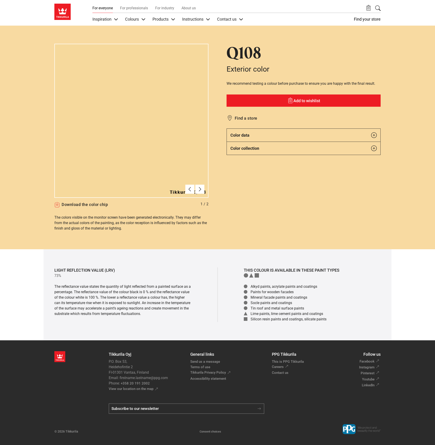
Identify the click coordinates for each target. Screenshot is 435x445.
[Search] (378, 8)
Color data (239, 135)
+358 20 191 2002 (135, 383)
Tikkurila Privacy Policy (208, 372)
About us (188, 8)
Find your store (367, 19)
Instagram (367, 367)
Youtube (368, 379)
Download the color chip (85, 204)
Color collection (244, 148)
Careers (278, 367)
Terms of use (200, 367)
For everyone (102, 8)
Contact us (280, 373)
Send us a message (205, 362)
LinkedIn (368, 385)
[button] (368, 8)
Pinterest (368, 373)
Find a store (246, 118)
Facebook (367, 361)
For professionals (134, 8)
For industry (164, 8)
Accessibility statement (208, 379)
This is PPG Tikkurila (288, 362)
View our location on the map (131, 389)
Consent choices (210, 431)
